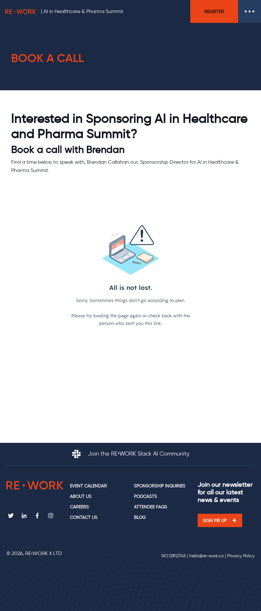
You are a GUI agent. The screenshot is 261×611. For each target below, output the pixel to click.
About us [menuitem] (80, 496)
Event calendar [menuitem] (88, 486)
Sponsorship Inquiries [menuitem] (159, 486)
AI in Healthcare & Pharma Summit (83, 11)
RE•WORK (20, 11)
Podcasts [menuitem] (145, 496)
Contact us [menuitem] (83, 517)
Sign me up (215, 520)
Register (214, 11)
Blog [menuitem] (140, 517)
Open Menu (249, 11)
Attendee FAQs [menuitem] (150, 507)
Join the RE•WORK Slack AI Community (137, 453)
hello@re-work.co (206, 556)
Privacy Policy (241, 556)
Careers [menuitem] (79, 507)
